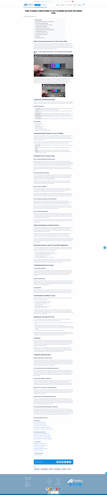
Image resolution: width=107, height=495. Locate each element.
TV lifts (41, 78)
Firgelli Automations (57, 494)
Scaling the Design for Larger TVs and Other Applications (45, 29)
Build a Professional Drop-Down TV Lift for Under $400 (45, 21)
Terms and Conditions (58, 484)
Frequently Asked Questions (39, 37)
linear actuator (54, 402)
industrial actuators (54, 389)
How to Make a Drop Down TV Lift (40, 422)
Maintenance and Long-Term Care (41, 34)
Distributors (58, 483)
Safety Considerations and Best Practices (43, 28)
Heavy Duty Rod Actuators (38, 450)
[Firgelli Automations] (50, 492)
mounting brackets (49, 116)
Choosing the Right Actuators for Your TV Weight (44, 24)
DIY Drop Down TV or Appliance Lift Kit (40, 445)
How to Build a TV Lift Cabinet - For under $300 (42, 427)
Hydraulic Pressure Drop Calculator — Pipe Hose (42, 435)
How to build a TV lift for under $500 (40, 425)
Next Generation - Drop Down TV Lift (40, 443)
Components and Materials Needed (42, 23)
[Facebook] (70, 484)
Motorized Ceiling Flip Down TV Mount (40, 448)
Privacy (58, 481)
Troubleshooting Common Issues (41, 31)
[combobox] (51, 1)
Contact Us (49, 480)
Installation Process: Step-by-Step (41, 26)
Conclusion (38, 36)
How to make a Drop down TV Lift (40, 423)
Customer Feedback (49, 481)
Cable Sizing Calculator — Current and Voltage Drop (43, 438)
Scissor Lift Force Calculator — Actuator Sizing (42, 437)
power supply (47, 114)
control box (47, 110)
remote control (46, 113)
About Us (49, 478)
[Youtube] (77, 484)
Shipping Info (58, 478)
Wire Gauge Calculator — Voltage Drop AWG (41, 433)
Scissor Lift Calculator (38, 454)
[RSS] (80, 484)
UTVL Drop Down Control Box (39, 446)
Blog (49, 483)
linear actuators (67, 78)
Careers (58, 480)
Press (49, 484)
